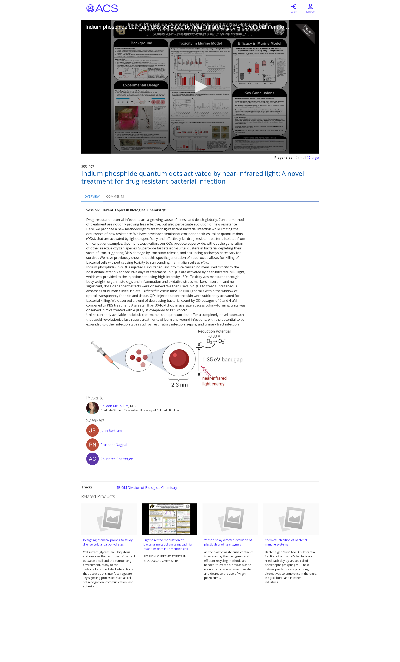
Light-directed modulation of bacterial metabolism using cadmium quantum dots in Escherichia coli (169, 544)
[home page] (120, 8)
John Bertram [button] (111, 430)
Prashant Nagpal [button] (113, 444)
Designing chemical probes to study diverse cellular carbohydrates (107, 542)
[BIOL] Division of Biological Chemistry (147, 487)
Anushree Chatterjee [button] (116, 459)
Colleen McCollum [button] (114, 406)
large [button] (314, 157)
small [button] (301, 157)
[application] (200, 87)
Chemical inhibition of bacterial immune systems (286, 542)
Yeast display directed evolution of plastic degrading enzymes (228, 542)
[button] (200, 86)
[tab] (92, 196)
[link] (293, 8)
